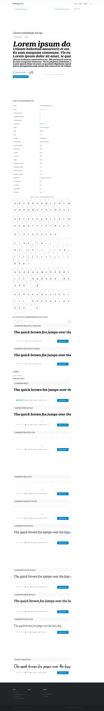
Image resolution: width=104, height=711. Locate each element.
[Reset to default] (69, 321)
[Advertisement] (42, 21)
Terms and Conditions (61, 74)
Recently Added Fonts (18, 694)
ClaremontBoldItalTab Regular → (62, 9)
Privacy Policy (78, 707)
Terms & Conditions (70, 707)
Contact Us (46, 696)
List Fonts (16, 692)
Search (85, 3)
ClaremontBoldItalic (44, 127)
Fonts (80, 3)
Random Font (16, 696)
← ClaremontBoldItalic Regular (21, 9)
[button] (41, 396)
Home (75, 3)
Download (63, 341)
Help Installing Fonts (48, 694)
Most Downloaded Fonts (19, 698)
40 (16, 321)
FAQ (45, 692)
